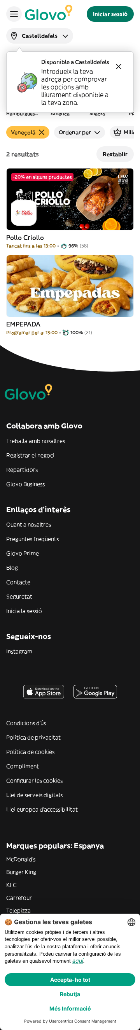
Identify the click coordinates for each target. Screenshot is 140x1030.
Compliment (22, 766)
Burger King (21, 872)
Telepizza (18, 910)
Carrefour (19, 897)
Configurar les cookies (34, 780)
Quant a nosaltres (28, 524)
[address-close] (118, 66)
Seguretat (19, 596)
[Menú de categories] (14, 14)
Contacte (18, 582)
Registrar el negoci (30, 455)
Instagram (19, 651)
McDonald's (20, 859)
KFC (11, 884)
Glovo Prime (22, 553)
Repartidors (22, 469)
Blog (12, 567)
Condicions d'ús (26, 722)
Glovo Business (25, 484)
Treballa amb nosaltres (35, 440)
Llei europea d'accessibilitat (42, 809)
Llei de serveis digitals (34, 794)
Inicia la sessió (24, 610)
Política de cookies (30, 751)
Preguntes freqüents (32, 538)
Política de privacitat (33, 737)
